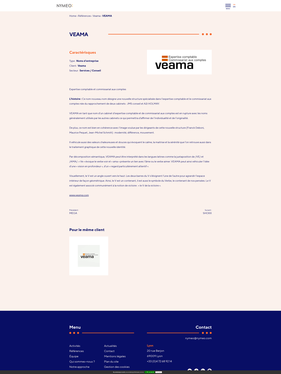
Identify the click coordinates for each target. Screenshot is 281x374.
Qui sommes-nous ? (82, 361)
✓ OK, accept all (149, 372)
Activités (74, 345)
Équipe (73, 356)
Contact (109, 351)
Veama (96, 15)
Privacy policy (166, 372)
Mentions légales (115, 356)
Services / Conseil (90, 70)
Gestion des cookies (117, 366)
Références (84, 15)
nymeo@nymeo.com (198, 338)
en (234, 7)
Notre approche (79, 366)
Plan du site (111, 361)
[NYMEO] (64, 5)
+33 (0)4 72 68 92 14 (159, 361)
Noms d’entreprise (87, 60)
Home (72, 15)
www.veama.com (79, 195)
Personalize (158, 372)
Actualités (110, 345)
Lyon (150, 345)
